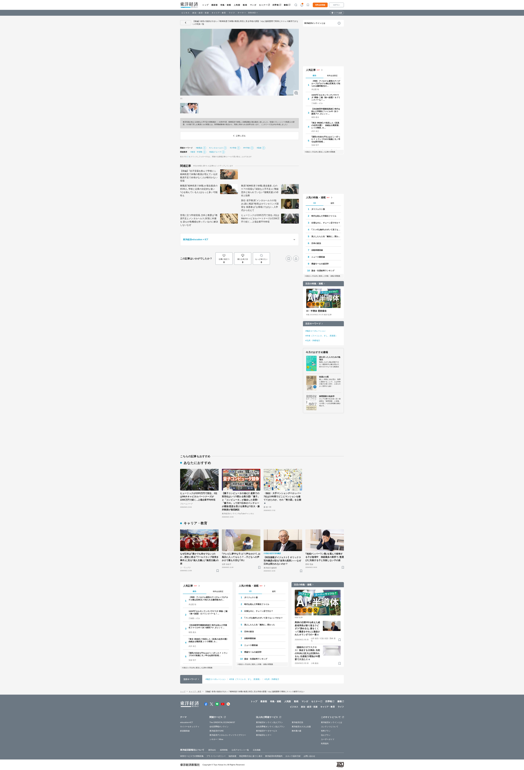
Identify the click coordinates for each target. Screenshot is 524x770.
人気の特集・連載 (316, 197)
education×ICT (186, 722)
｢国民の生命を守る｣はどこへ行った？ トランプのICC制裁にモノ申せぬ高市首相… (325, 139)
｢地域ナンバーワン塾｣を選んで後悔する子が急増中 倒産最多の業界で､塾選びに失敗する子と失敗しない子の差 (324, 557)
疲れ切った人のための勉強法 (329, 358)
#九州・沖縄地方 (312, 340)
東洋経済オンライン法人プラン (269, 722)
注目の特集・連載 (314, 283)
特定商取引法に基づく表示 (250, 756)
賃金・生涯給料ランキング (322, 270)
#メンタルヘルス (216, 148)
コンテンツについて (329, 726)
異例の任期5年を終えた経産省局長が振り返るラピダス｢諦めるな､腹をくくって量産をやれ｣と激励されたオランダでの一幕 (307, 628)
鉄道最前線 (185, 731)
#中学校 (246, 148)
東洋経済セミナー (263, 735)
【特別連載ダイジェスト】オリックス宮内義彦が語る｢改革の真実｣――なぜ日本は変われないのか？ (282, 560)
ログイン (336, 5)
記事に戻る (185, 22)
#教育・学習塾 (196, 152)
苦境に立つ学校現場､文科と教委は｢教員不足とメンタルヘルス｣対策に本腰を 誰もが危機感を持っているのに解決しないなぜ (199, 220)
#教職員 (199, 148)
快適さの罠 (324, 377)
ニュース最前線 (318, 257)
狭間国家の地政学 (327, 396)
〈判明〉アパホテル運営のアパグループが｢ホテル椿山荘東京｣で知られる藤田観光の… (325, 83)
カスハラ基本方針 (293, 756)
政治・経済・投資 (200, 13)
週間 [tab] (332, 203)
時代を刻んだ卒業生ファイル (323, 216)
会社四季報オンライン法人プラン (270, 726)
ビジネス (185, 13)
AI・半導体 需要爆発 (316, 311)
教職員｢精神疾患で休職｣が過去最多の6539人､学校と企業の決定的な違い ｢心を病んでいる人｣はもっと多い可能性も (199, 191)
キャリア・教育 (219, 13)
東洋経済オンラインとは (314, 23)
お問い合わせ (309, 756)
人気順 (237, 5)
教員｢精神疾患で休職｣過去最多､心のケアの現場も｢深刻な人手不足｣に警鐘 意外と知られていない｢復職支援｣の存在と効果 (260, 191)
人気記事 (311, 70)
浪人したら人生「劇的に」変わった (326, 236)
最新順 (214, 5)
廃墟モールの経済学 (320, 264)
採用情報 (224, 750)
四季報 (276, 5)
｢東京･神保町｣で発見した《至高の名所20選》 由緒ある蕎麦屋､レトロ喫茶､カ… (325, 125)
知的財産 (232, 756)
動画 (245, 5)
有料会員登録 (320, 5)
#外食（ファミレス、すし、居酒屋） (321, 336)
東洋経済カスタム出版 (301, 726)
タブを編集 (338, 13)
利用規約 (325, 743)
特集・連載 (226, 5)
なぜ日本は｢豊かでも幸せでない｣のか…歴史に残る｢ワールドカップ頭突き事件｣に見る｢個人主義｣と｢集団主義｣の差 (199, 559)
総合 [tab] (314, 75)
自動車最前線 (317, 250)
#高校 (259, 148)
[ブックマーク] (288, 258)
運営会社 (212, 750)
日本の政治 (316, 243)
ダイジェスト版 (318, 209)
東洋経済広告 (297, 722)
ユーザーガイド (327, 739)
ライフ (232, 13)
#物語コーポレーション (315, 331)
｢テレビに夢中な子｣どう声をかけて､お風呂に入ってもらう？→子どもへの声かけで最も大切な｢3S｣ (241, 557)
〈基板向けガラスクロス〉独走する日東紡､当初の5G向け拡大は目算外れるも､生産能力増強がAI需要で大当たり (307, 653)
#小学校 (233, 148)
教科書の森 (296, 731)
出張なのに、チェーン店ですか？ (325, 223)
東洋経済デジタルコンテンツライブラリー (227, 735)
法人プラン (326, 735)
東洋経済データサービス (266, 731)
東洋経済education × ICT (195, 239)
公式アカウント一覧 (240, 750)
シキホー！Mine (216, 739)
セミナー (263, 5)
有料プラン (326, 731)
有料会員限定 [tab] (332, 76)
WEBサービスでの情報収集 (192, 756)
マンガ (253, 5)
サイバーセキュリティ (189, 726)
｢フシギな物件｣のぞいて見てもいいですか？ (326, 229)
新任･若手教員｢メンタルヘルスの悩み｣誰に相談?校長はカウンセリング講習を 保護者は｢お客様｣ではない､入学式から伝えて (260, 205)
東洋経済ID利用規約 (273, 756)
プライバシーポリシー (216, 756)
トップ (205, 5)
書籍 (286, 5)
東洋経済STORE (216, 731)
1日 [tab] (314, 203)
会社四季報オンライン (219, 726)
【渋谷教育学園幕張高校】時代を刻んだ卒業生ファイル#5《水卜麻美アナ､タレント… (325, 111)
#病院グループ (215, 152)
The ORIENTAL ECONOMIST (222, 722)
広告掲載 (256, 750)
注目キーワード (313, 323)
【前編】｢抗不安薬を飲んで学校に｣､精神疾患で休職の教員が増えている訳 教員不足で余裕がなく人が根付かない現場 (199, 176)
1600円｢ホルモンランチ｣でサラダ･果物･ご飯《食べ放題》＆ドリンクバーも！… (325, 97)
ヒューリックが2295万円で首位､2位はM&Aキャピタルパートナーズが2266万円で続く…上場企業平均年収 (260, 218)
